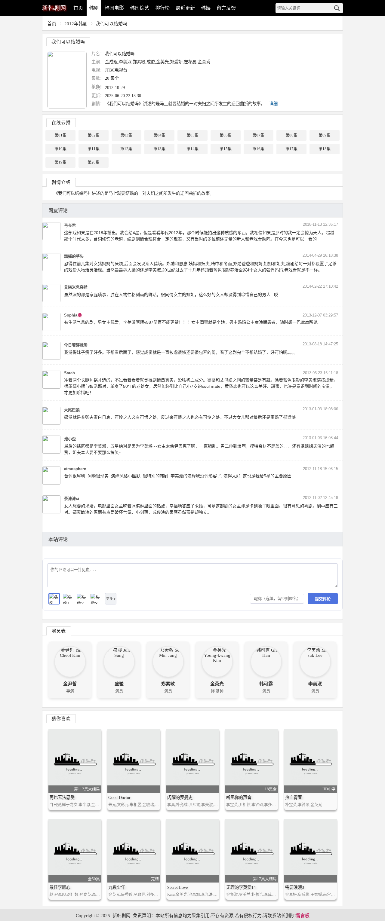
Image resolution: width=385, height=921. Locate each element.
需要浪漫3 (294, 887)
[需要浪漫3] (310, 850)
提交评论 (323, 599)
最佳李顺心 (59, 887)
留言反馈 (226, 8)
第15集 (226, 149)
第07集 (258, 135)
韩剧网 (54, 8)
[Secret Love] (192, 850)
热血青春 (293, 797)
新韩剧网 (121, 915)
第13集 (159, 149)
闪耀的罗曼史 (179, 797)
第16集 (258, 149)
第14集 (192, 149)
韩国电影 (114, 8)
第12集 (126, 149)
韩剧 (94, 8)
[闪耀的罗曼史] (192, 761)
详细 (273, 103)
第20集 (94, 162)
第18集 (325, 149)
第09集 (325, 135)
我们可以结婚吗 (111, 23)
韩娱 (206, 8)
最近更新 (185, 8)
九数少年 (116, 887)
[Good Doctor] (133, 761)
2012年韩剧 (76, 23)
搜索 (337, 8)
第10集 (60, 149)
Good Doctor (119, 797)
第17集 (291, 149)
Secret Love (177, 887)
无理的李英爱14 (241, 887)
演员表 (58, 630)
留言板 (303, 915)
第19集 (60, 162)
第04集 (159, 135)
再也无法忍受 (62, 797)
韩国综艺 (139, 8)
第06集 (226, 135)
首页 (78, 8)
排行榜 (162, 8)
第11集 (94, 149)
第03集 (126, 135)
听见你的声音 (238, 797)
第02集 (94, 135)
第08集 (291, 135)
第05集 (192, 135)
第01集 (60, 135)
